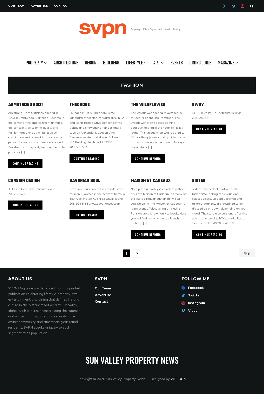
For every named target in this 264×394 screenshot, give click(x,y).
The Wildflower (148, 104)
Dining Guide (200, 63)
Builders (111, 63)
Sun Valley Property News (132, 360)
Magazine (226, 63)
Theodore (80, 104)
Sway (198, 104)
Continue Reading (25, 163)
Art (156, 63)
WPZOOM (178, 379)
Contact (61, 5)
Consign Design (24, 180)
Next (247, 253)
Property (34, 63)
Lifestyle (134, 63)
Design (91, 63)
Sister (198, 180)
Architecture (66, 63)
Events (177, 63)
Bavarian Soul (85, 180)
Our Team (16, 5)
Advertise (39, 5)
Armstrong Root (25, 104)
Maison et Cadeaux (151, 180)
